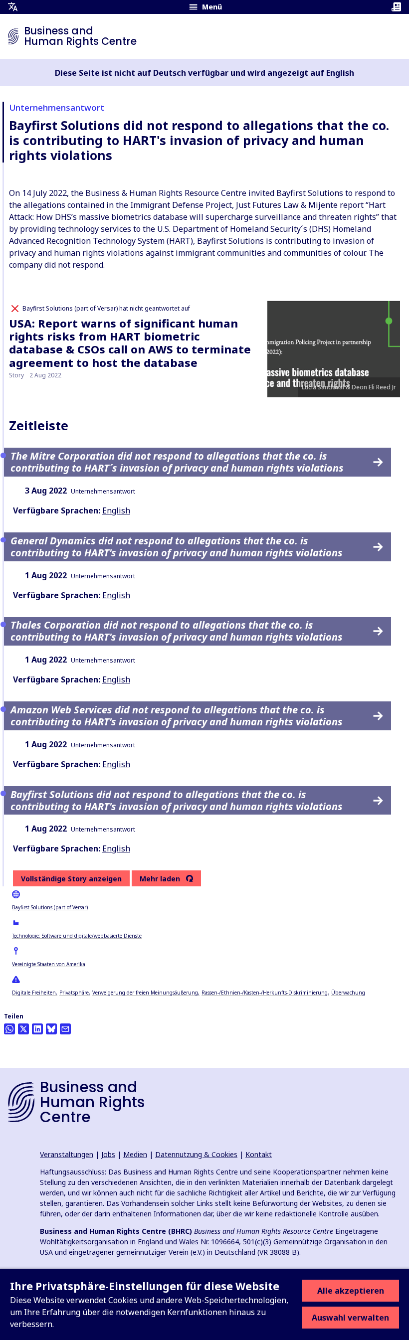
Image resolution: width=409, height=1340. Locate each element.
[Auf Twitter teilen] (23, 1028)
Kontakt (258, 1154)
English (116, 510)
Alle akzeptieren (350, 1290)
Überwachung (348, 992)
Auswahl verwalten (350, 1317)
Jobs (108, 1154)
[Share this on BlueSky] (51, 1028)
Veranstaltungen (66, 1154)
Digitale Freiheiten (34, 992)
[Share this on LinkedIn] (37, 1028)
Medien (135, 1154)
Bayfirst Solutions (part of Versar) (50, 907)
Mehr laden (160, 878)
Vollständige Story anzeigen (71, 878)
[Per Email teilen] (65, 1028)
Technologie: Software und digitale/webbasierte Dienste (77, 935)
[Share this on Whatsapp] (9, 1028)
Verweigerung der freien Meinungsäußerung (145, 992)
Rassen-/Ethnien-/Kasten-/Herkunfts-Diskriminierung (265, 992)
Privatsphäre (74, 992)
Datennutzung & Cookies (196, 1154)
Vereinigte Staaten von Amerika (48, 964)
